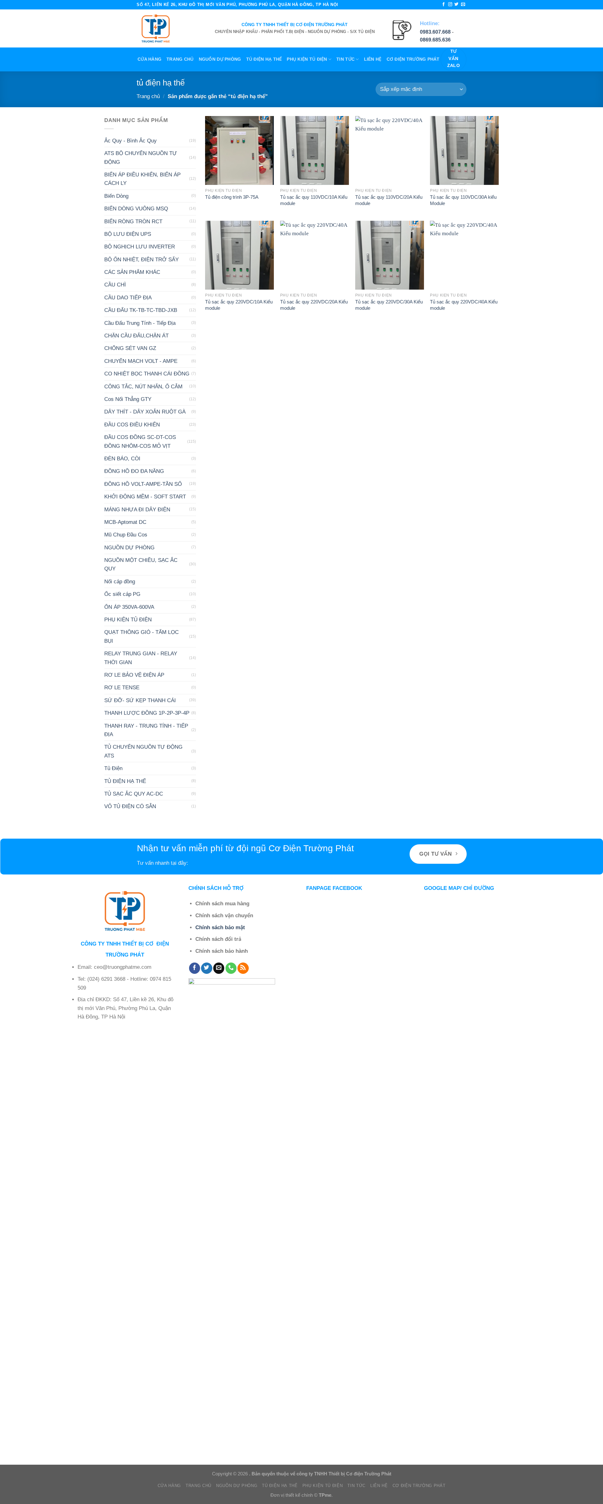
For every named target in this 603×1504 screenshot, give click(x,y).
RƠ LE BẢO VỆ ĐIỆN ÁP (134, 675)
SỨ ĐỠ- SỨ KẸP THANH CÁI (140, 700)
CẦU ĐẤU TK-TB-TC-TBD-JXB (140, 310)
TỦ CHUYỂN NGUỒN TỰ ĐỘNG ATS (143, 751)
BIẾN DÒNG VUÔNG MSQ (136, 209)
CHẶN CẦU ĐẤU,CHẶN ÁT (136, 336)
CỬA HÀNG (149, 59)
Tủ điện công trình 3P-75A (231, 197)
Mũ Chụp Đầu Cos (125, 535)
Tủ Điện (113, 768)
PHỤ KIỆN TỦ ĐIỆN (307, 59)
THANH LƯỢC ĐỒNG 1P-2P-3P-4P (146, 713)
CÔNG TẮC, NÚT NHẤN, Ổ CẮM (143, 386)
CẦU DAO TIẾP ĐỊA (128, 297)
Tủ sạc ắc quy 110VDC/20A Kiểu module (388, 200)
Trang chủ (179, 59)
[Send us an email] (463, 4)
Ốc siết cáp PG (122, 594)
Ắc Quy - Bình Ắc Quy (130, 140)
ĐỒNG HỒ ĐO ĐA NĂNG (134, 471)
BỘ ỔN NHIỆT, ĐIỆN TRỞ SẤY (141, 259)
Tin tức (345, 59)
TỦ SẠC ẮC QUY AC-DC (133, 794)
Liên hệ (373, 59)
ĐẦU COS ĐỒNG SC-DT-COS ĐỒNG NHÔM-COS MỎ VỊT (140, 441)
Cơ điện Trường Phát (413, 59)
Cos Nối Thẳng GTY (127, 399)
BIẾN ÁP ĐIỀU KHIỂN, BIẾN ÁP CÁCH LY (142, 179)
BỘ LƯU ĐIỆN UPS (127, 234)
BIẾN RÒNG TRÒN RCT (133, 221)
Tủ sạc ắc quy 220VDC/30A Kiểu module (389, 305)
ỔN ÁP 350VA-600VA (129, 607)
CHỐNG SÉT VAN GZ (130, 348)
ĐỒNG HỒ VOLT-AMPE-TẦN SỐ (143, 484)
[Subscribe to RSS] (242, 968)
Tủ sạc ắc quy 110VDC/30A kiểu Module (463, 200)
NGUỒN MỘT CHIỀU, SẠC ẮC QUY (140, 564)
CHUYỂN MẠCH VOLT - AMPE (140, 361)
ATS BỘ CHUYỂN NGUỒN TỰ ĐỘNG (140, 157)
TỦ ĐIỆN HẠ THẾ (264, 59)
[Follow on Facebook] (444, 4)
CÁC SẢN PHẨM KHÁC (132, 272)
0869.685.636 (435, 39)
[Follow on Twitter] (456, 4)
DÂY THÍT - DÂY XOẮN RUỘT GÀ (145, 412)
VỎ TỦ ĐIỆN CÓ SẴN (130, 806)
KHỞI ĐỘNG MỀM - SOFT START (145, 497)
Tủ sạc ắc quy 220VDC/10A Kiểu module (239, 305)
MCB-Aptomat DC (125, 522)
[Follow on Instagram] (450, 4)
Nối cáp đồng (119, 581)
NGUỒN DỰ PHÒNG (220, 59)
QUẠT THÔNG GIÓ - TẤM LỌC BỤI (141, 636)
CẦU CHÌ (115, 285)
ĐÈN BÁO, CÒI (122, 459)
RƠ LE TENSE (121, 688)
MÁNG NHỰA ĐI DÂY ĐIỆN (137, 509)
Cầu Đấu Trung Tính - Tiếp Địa (140, 323)
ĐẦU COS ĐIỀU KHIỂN (132, 424)
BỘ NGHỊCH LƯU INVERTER (139, 247)
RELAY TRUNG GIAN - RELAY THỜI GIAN (140, 658)
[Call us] (230, 968)
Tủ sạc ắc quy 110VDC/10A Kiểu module (313, 200)
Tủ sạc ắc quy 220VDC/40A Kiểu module (463, 305)
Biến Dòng (116, 196)
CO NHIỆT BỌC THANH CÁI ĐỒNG (146, 374)
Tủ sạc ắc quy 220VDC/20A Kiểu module (314, 305)
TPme (325, 1495)
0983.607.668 (435, 32)
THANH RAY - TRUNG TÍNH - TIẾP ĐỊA (146, 730)
